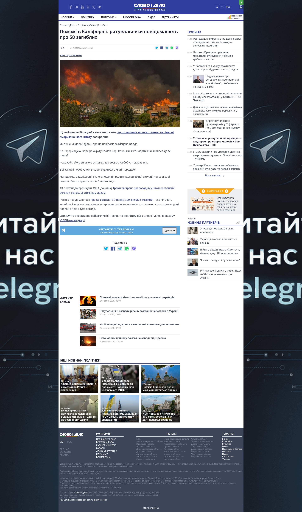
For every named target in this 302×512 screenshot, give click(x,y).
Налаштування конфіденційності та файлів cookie (83, 500)
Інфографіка (132, 17)
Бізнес (225, 439)
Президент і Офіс (106, 439)
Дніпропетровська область (149, 449)
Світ (104, 25)
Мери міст (102, 454)
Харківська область (200, 444)
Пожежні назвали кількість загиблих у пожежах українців (137, 299)
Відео (151, 17)
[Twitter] (93, 7)
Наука (225, 446)
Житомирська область (146, 454)
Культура (226, 444)
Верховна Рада (105, 442)
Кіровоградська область (175, 444)
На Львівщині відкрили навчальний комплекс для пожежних (139, 326)
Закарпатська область (146, 456)
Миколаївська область (174, 451)
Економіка (227, 441)
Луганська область (173, 446)
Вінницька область (145, 444)
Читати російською (71, 55)
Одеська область (172, 454)
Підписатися (169, 230)
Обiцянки (88, 17)
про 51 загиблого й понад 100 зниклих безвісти (122, 199)
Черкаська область (200, 451)
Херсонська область (201, 446)
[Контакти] (241, 7)
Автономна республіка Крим (149, 441)
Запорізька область (145, 459)
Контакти (65, 452)
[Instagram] (88, 7)
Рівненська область (173, 459)
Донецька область (145, 451)
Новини (66, 17)
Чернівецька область (201, 454)
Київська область (172, 441)
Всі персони (103, 457)
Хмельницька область (201, 449)
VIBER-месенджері (72, 220)
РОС (228, 7)
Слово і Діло (67, 25)
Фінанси (226, 459)
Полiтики (107, 17)
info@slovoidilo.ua (151, 508)
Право (225, 454)
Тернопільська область (202, 441)
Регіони (171, 434)
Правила (65, 455)
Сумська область (199, 439)
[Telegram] (76, 7)
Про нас (64, 449)
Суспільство (228, 456)
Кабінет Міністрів (106, 445)
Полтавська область (173, 456)
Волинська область (145, 446)
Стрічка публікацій (88, 25)
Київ (138, 439)
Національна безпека (232, 449)
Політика (226, 451)
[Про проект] (241, 2)
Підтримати (170, 17)
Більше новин (213, 175)
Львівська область (173, 449)
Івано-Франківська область (176, 439)
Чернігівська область (201, 456)
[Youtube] (82, 7)
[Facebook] (71, 7)
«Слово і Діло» (80, 492)
